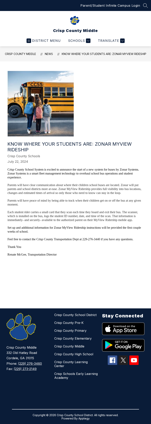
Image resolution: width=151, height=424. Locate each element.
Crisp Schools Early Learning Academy (76, 376)
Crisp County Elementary (73, 338)
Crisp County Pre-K (69, 323)
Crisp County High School (73, 354)
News (49, 54)
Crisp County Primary (70, 331)
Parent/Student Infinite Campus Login (110, 5)
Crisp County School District (75, 315)
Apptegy (84, 418)
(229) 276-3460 (30, 364)
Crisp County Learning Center (71, 364)
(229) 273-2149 (25, 369)
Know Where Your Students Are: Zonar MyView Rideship (104, 54)
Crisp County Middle (20, 54)
